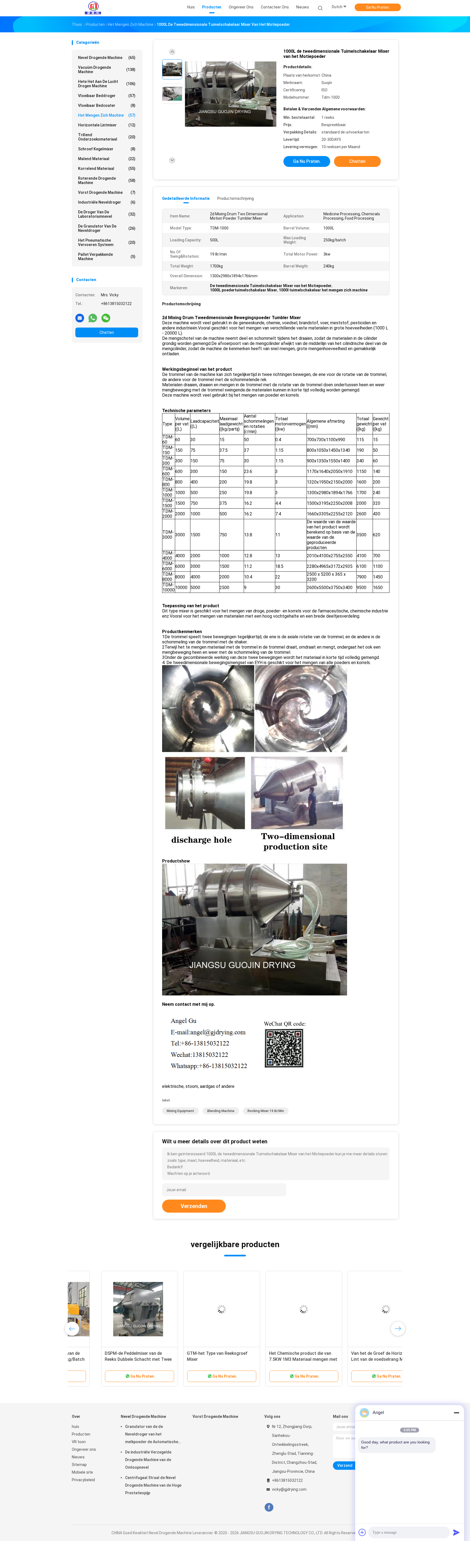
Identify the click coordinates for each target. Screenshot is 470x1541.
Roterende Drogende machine (106, 180)
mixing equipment (180, 1111)
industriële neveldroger (106, 202)
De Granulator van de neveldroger (106, 228)
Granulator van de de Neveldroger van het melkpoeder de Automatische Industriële (151, 1435)
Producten (81, 1434)
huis (75, 1426)
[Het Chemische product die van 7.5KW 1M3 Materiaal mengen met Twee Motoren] (274, 1309)
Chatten (107, 332)
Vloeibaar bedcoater (106, 105)
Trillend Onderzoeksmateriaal (106, 137)
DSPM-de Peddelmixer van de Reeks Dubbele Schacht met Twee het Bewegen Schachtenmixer (108, 1359)
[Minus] (456, 1412)
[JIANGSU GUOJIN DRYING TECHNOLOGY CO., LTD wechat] (105, 317)
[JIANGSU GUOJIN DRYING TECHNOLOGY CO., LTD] (93, 8)
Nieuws (78, 1457)
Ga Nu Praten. (378, 7)
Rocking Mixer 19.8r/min (266, 1111)
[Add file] (362, 1532)
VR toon (79, 1442)
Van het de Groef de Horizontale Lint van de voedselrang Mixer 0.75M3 (354, 1359)
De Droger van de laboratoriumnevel (106, 214)
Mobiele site (82, 1472)
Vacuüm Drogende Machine (106, 69)
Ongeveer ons (84, 1449)
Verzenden (194, 1206)
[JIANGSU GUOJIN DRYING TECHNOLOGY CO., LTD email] (79, 317)
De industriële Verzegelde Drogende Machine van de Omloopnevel (148, 1460)
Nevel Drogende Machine (106, 57)
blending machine (220, 1111)
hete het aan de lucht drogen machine (106, 83)
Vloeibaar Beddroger (106, 96)
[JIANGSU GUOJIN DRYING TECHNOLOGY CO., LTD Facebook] (268, 1507)
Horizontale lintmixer (106, 125)
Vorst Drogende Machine (106, 192)
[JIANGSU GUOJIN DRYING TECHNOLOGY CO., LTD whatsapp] (92, 317)
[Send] (456, 1532)
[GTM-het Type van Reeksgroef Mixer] (192, 1309)
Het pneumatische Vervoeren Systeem (106, 242)
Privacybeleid (83, 1480)
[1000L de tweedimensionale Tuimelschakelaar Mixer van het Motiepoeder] (230, 94)
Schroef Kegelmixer (106, 149)
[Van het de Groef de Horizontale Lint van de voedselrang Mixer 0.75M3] (357, 1309)
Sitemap (79, 1464)
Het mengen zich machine (106, 115)
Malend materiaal (106, 159)
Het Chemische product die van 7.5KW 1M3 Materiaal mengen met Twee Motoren (274, 1359)
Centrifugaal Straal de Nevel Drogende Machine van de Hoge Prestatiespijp (153, 1485)
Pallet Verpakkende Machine (106, 256)
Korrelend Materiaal (106, 168)
